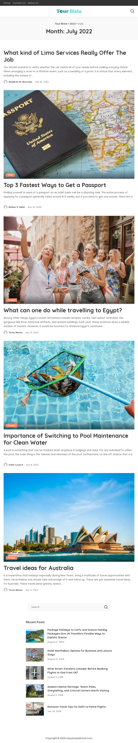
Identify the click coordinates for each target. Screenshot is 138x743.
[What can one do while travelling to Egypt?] (69, 259)
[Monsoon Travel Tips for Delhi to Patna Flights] (35, 709)
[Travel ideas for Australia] (69, 517)
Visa (10, 175)
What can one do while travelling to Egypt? (63, 310)
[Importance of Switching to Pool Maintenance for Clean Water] (69, 385)
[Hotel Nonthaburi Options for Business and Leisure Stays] (35, 655)
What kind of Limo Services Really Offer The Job (65, 56)
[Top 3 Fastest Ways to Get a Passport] (69, 134)
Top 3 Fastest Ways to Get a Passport (55, 184)
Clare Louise (16, 464)
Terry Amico (16, 332)
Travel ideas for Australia (38, 567)
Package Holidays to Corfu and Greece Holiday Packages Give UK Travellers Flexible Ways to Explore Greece (77, 633)
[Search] (132, 11)
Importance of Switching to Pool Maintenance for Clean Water (66, 439)
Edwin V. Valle (17, 207)
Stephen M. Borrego (20, 82)
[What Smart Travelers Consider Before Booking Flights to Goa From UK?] (35, 673)
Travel (11, 300)
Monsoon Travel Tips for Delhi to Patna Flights (76, 706)
